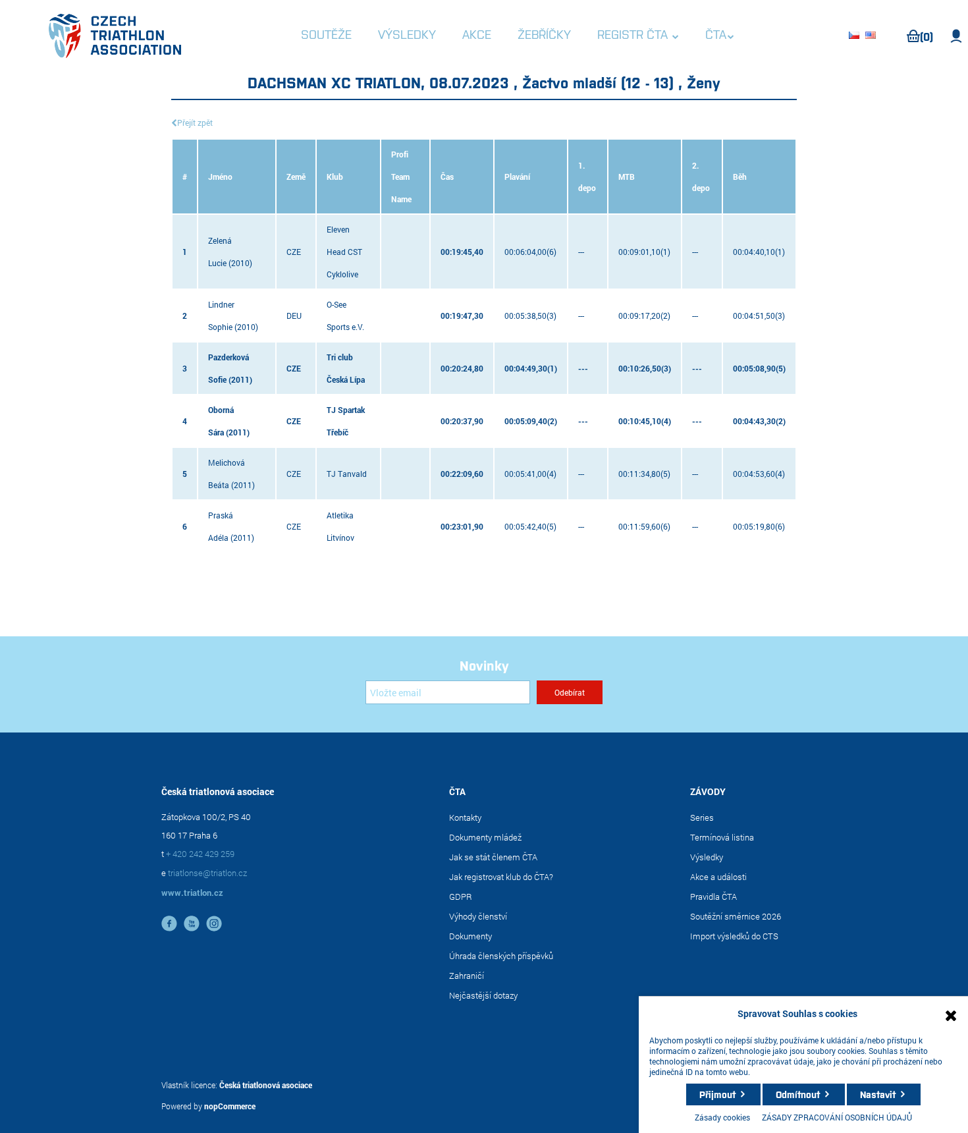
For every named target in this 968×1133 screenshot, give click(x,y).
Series (702, 817)
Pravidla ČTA (713, 896)
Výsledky (706, 857)
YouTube (192, 923)
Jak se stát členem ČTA (493, 857)
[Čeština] (856, 36)
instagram (214, 923)
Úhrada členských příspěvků (501, 956)
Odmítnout (798, 1094)
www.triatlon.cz (192, 892)
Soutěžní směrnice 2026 (735, 916)
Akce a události (718, 877)
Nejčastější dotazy (483, 995)
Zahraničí (466, 975)
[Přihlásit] (956, 36)
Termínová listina (722, 837)
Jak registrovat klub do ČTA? (501, 877)
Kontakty (465, 817)
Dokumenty (470, 936)
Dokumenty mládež (485, 837)
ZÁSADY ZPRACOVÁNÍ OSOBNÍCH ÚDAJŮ (837, 1117)
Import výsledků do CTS (734, 936)
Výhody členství (478, 916)
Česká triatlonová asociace (265, 1085)
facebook (169, 923)
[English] (872, 36)
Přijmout (717, 1094)
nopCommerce (229, 1106)
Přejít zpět (195, 122)
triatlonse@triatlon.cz (207, 873)
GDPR (460, 896)
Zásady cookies (722, 1117)
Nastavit (878, 1094)
